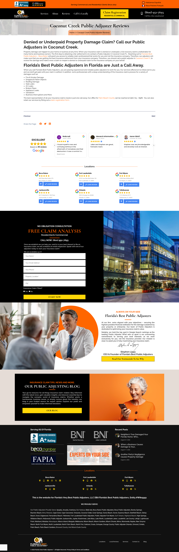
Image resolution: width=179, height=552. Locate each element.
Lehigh (137, 519)
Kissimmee (82, 519)
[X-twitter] (56, 480)
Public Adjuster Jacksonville (61, 519)
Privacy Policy (71, 549)
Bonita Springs (136, 510)
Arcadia (65, 510)
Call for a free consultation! (154, 16)
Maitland (38, 521)
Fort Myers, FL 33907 (125, 180)
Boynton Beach (36, 513)
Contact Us (135, 541)
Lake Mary (90, 519)
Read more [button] (94, 154)
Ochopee (99, 524)
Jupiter (74, 519)
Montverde (125, 521)
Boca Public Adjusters (122, 510)
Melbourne (79, 521)
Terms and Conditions (82, 549)
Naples (132, 521)
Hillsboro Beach (36, 519)
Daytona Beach (123, 513)
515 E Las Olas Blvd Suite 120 (87, 178)
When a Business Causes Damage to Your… (132, 445)
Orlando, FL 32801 (84, 197)
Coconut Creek (86, 513)
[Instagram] (52, 480)
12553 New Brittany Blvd (126, 178)
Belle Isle (89, 510)
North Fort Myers (42, 524)
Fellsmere (66, 516)
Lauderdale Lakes (110, 519)
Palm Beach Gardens (47, 527)
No (32, 291)
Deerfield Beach (135, 513)
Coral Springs (97, 513)
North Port (79, 524)
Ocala (93, 524)
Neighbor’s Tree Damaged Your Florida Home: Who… (134, 435)
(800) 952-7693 (154, 12)
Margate (71, 521)
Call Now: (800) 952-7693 (54, 240)
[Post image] (117, 435)
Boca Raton (43, 173)
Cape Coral (57, 513)
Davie (115, 513)
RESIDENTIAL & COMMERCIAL (114, 16)
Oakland (87, 524)
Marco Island (63, 521)
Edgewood (44, 516)
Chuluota (77, 513)
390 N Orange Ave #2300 (86, 195)
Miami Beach (88, 521)
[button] (40, 124)
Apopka (59, 510)
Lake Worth (99, 519)
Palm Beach (34, 527)
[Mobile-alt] (44, 480)
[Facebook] (48, 480)
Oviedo (141, 524)
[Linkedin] (60, 480)
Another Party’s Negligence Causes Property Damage (133, 455)
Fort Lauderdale (85, 173)
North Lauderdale (55, 524)
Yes (26, 291)
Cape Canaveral (67, 513)
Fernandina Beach (55, 516)
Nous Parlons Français (154, 6)
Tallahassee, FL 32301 (125, 197)
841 (40, 195)
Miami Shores (111, 521)
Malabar (45, 521)
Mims (119, 521)
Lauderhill (121, 519)
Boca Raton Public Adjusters (103, 510)
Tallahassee (124, 190)
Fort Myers (123, 173)
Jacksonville (44, 190)
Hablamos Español (153, 2)
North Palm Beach (68, 524)
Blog (144, 541)
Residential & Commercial (54, 235)
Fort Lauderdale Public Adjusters (82, 516)
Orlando (82, 190)
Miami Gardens (99, 521)
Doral (38, 516)
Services (125, 541)
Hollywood (46, 519)
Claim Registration (114, 12)
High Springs (141, 516)
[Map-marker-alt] (40, 480)
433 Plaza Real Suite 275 (46, 178)
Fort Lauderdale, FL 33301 (86, 180)
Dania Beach (107, 513)
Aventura (72, 510)
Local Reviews (114, 541)
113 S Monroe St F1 (125, 195)
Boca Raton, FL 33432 (45, 180)
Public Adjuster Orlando (123, 524)
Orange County (108, 524)
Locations (102, 541)
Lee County (130, 519)
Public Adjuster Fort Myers (104, 516)
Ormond (135, 524)
